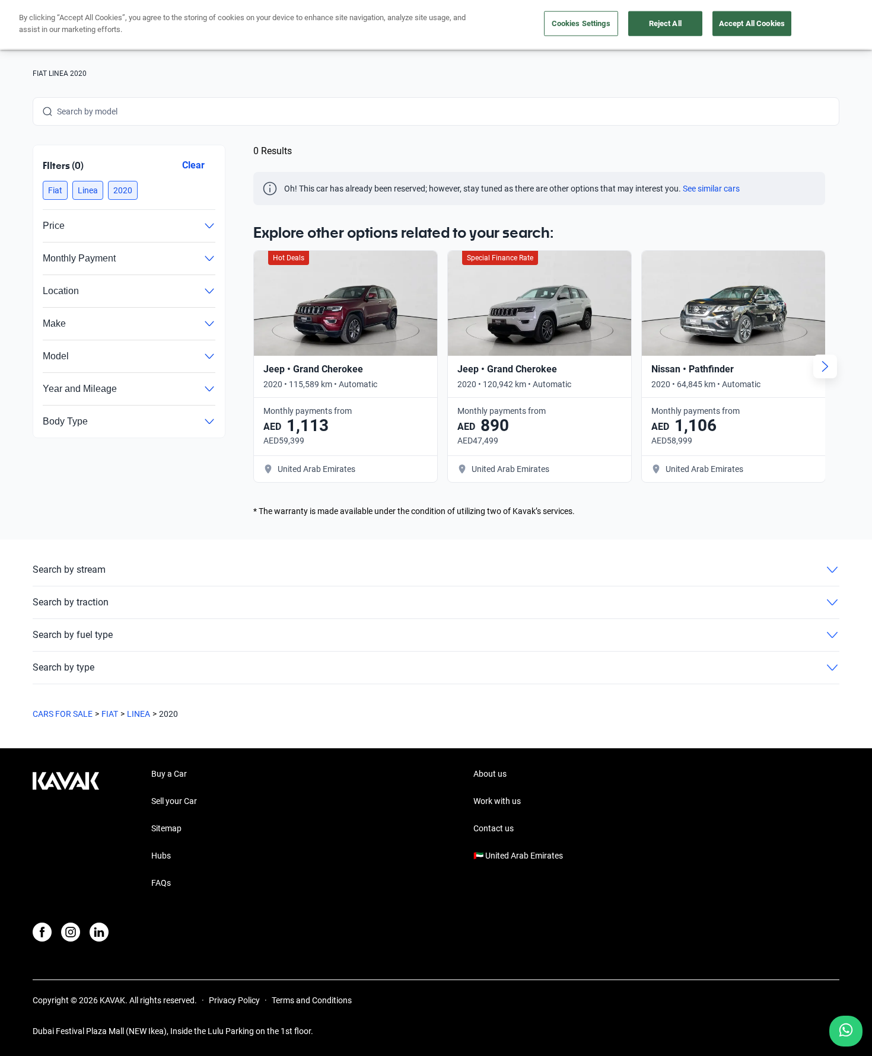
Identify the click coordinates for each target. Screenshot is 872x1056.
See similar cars (711, 188)
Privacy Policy (234, 1000)
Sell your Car (174, 801)
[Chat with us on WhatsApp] (846, 1031)
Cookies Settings (581, 23)
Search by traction (71, 602)
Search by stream (69, 569)
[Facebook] (42, 932)
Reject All (665, 23)
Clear (193, 165)
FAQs (161, 883)
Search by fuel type (73, 634)
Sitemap (166, 828)
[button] (55, 190)
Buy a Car (169, 774)
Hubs (161, 855)
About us (490, 774)
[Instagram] (70, 932)
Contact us (493, 828)
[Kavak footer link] (66, 829)
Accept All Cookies (752, 23)
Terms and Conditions (312, 1000)
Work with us (497, 801)
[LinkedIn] (99, 932)
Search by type (63, 667)
